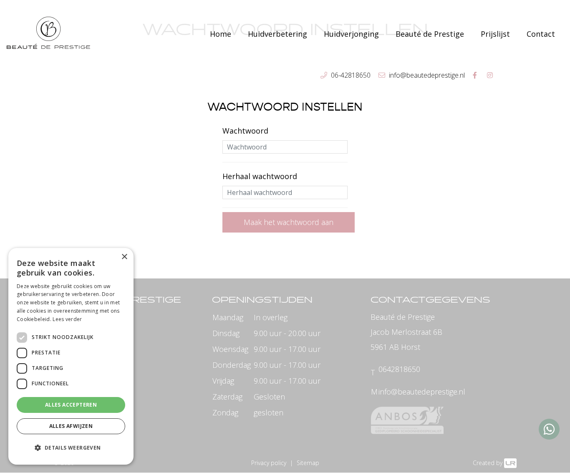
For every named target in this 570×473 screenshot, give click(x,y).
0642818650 (399, 369)
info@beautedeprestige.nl (421, 392)
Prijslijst (495, 34)
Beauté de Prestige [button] (430, 34)
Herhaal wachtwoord (259, 176)
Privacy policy (268, 463)
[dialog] (71, 356)
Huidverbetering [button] (277, 34)
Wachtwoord (245, 131)
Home (220, 34)
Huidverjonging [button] (351, 34)
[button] (71, 448)
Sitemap (308, 463)
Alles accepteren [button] (71, 404)
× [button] (124, 257)
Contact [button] (541, 34)
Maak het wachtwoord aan (288, 222)
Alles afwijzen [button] (71, 426)
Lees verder (67, 319)
